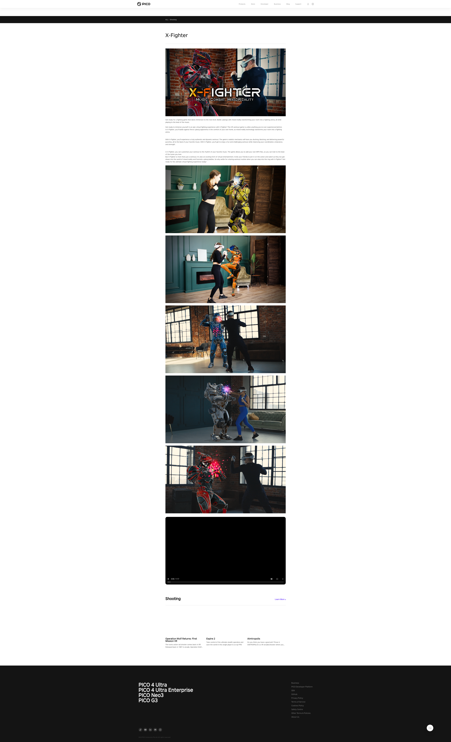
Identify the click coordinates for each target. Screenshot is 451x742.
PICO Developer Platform (302, 686)
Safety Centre (297, 709)
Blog (288, 4)
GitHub (294, 694)
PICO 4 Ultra (153, 684)
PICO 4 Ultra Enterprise (166, 689)
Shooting (173, 20)
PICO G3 (148, 700)
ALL (166, 20)
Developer (264, 4)
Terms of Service (298, 702)
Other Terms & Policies (301, 713)
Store (253, 4)
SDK (293, 690)
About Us (295, 717)
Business (277, 4)
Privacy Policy (297, 698)
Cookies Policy (297, 705)
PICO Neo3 (151, 695)
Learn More (280, 599)
